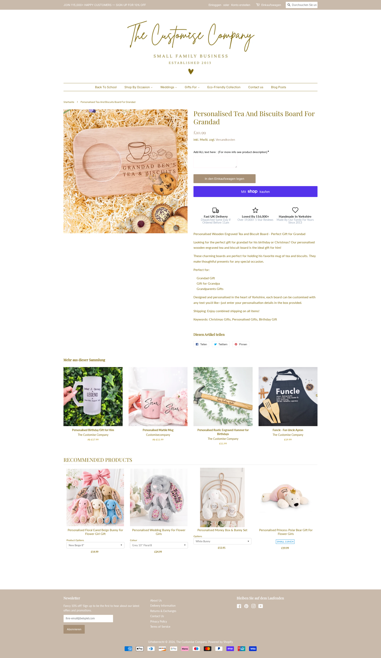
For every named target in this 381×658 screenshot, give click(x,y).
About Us (156, 600)
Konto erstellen (240, 5)
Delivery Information (163, 605)
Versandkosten (225, 139)
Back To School (106, 87)
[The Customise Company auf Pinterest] (246, 606)
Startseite (69, 101)
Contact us (255, 87)
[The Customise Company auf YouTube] (260, 606)
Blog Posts (278, 87)
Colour (133, 540)
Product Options (75, 540)
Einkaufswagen (271, 5)
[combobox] (302, 5)
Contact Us (157, 616)
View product (95, 501)
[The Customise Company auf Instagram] (253, 606)
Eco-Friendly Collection (224, 87)
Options (197, 536)
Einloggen (215, 5)
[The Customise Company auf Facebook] (239, 606)
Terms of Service (160, 626)
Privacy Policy (158, 621)
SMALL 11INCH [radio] (285, 541)
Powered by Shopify (220, 642)
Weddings (167, 87)
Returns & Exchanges (163, 611)
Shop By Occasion (137, 87)
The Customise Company (191, 642)
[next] (314, 521)
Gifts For (191, 87)
